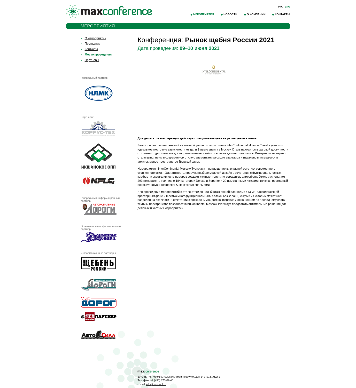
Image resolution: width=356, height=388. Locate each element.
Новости (230, 14)
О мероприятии (95, 38)
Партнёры (92, 60)
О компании (256, 14)
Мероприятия (203, 14)
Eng (287, 6)
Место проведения (98, 54)
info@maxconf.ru (156, 384)
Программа (92, 43)
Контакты (282, 14)
